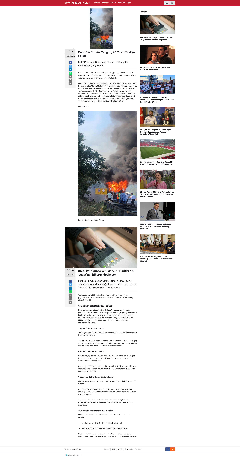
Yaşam (128, 3)
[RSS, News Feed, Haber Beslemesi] (172, 449)
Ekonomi (105, 3)
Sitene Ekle (138, 449)
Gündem (97, 3)
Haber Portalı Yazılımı (74, 455)
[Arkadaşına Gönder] (70, 76)
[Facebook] (70, 62)
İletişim (120, 449)
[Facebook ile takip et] (167, 449)
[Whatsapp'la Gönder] (70, 73)
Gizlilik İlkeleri (129, 449)
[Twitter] (70, 66)
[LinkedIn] (70, 69)
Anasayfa (107, 449)
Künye (114, 449)
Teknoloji (121, 3)
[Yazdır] (70, 80)
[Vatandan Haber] (77, 3)
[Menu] (166, 3)
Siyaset (113, 3)
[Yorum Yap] (70, 83)
